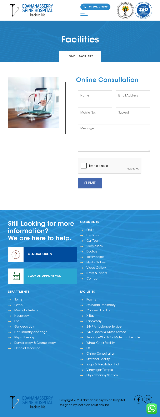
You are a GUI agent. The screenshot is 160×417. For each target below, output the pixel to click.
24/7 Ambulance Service (103, 326)
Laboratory (93, 321)
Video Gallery (96, 268)
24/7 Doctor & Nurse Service (106, 332)
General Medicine (27, 348)
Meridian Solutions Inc (93, 405)
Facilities (92, 235)
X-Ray (90, 316)
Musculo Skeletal (26, 310)
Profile (90, 230)
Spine (18, 299)
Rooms (91, 299)
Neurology (21, 316)
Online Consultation (100, 354)
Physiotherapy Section (102, 375)
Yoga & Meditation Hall (103, 364)
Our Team (93, 241)
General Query (40, 254)
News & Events (96, 273)
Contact (92, 278)
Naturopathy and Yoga (31, 332)
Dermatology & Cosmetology (35, 343)
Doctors (91, 251)
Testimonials (95, 257)
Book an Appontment (45, 276)
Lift (88, 348)
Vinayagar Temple (99, 370)
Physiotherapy (24, 337)
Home (71, 56)
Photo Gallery (96, 262)
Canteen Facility (98, 310)
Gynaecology (24, 326)
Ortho (18, 305)
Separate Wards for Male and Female (113, 337)
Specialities (94, 246)
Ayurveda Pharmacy (100, 305)
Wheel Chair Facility (100, 343)
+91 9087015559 (96, 7)
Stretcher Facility (98, 359)
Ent (16, 321)
